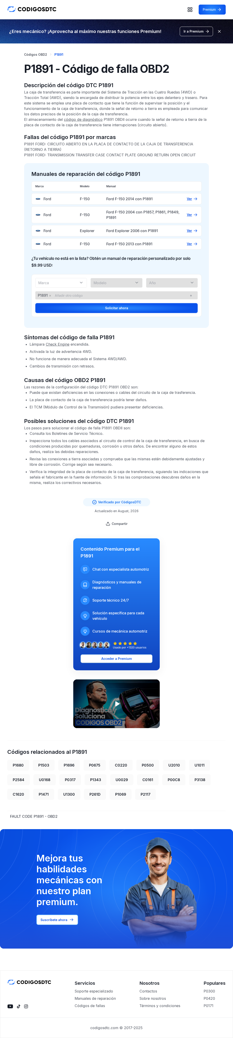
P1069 (120, 794)
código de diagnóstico (83, 119)
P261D (95, 794)
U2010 (174, 765)
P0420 (209, 998)
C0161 (147, 779)
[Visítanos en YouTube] (10, 1006)
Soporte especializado (94, 991)
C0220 (121, 765)
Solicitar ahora (116, 308)
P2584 (18, 779)
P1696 (69, 765)
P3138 (200, 779)
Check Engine (57, 344)
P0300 (209, 991)
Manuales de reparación (95, 998)
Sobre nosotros (152, 998)
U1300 (69, 794)
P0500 (148, 765)
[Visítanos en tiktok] (18, 1006)
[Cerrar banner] (219, 31)
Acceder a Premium (116, 659)
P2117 (145, 794)
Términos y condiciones (159, 1005)
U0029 (122, 779)
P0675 (94, 765)
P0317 (70, 779)
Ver (189, 199)
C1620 (18, 794)
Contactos (148, 991)
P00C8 (174, 779)
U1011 (200, 765)
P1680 (18, 765)
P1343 (95, 779)
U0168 (44, 779)
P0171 (208, 1005)
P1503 (43, 765)
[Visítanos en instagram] (26, 1006)
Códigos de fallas (90, 1005)
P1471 (44, 794)
